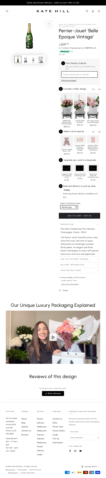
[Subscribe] (98, 437)
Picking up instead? (68, 80)
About (24, 419)
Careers (24, 427)
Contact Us (26, 431)
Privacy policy (22, 470)
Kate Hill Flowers (18, 466)
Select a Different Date (70, 203)
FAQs (55, 423)
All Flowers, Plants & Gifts (74, 24)
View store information (70, 284)
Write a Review (55, 394)
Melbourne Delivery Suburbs (41, 435)
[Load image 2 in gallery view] (25, 59)
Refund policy (10, 470)
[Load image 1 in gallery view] (17, 59)
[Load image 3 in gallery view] (33, 59)
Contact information (28, 473)
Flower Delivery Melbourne (41, 423)
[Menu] (7, 11)
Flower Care (58, 427)
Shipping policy (13, 473)
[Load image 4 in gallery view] (40, 59)
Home (61, 24)
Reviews (25, 435)
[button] (87, 11)
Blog (23, 423)
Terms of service (35, 470)
